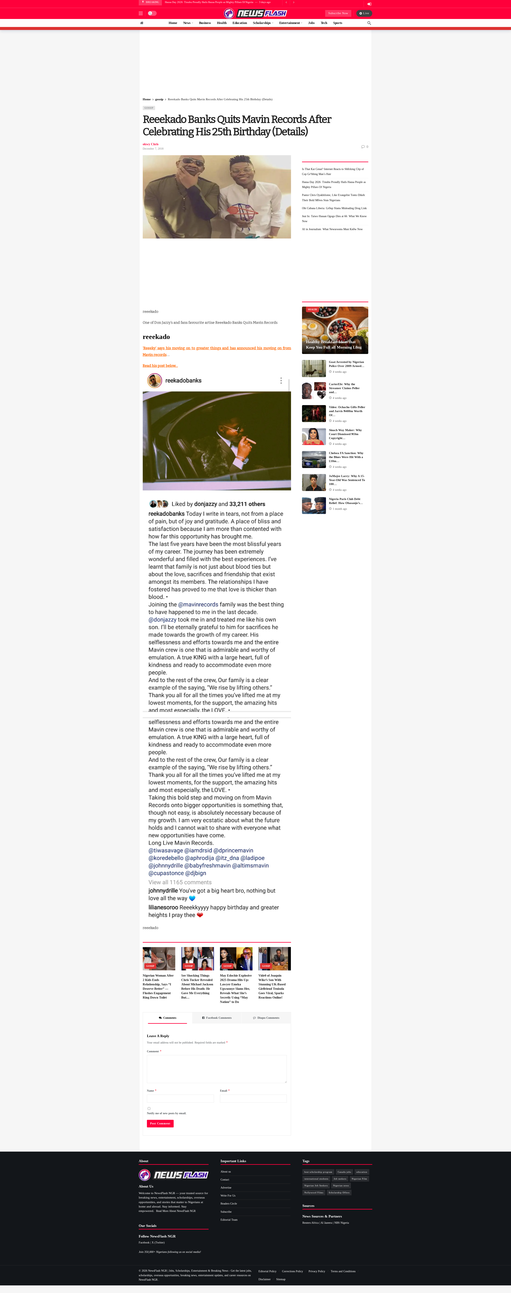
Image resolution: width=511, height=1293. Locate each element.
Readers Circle (229, 1203)
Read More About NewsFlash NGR (176, 1211)
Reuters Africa (310, 1222)
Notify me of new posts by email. (166, 1113)
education (362, 1172)
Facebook (144, 1242)
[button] (141, 13)
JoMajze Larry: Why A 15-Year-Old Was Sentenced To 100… (347, 480)
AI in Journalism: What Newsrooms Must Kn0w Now (332, 229)
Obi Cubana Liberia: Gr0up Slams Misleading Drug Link (334, 208)
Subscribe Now (338, 13)
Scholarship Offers (339, 1192)
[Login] (369, 4)
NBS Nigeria (341, 1222)
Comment (154, 1051)
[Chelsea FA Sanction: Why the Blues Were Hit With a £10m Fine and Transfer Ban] (314, 459)
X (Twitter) (158, 1242)
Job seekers (340, 1179)
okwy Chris (150, 144)
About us (226, 1171)
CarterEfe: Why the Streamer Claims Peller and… (344, 388)
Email (225, 1090)
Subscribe (226, 1211)
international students (316, 1179)
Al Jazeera (326, 1222)
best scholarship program (318, 1172)
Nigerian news (341, 1185)
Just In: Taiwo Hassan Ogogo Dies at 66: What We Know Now (334, 219)
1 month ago (340, 508)
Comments (169, 1017)
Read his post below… (160, 366)
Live (366, 13)
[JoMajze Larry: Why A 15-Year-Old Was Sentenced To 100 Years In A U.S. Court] (314, 482)
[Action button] (142, 23)
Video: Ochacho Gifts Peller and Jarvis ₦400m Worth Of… (347, 411)
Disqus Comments (268, 1017)
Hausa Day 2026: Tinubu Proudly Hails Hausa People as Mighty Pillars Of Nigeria (334, 185)
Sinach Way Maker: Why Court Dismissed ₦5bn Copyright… (345, 434)
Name (152, 1090)
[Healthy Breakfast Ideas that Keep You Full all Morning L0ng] (335, 330)
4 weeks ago (340, 371)
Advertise (226, 1187)
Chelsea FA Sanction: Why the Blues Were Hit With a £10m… (346, 457)
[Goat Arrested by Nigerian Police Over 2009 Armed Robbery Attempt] (314, 368)
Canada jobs (344, 1172)
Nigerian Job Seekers (316, 1185)
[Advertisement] (255, 64)
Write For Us (228, 1195)
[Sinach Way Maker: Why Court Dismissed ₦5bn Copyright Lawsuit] (314, 436)
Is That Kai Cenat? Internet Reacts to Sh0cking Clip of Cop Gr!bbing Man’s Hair (333, 172)
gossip (149, 108)
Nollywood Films (313, 1192)
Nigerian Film (359, 1179)
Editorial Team (229, 1219)
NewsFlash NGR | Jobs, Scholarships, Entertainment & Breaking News (188, 1270)
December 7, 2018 (153, 148)
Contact (225, 1179)
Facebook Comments (219, 1017)
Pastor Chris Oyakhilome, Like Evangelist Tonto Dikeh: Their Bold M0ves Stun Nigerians (213, 2)
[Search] (369, 23)
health (312, 309)
